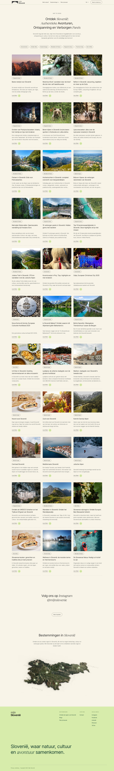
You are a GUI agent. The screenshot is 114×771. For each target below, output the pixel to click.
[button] (55, 2)
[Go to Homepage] (18, 2)
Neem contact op (96, 2)
